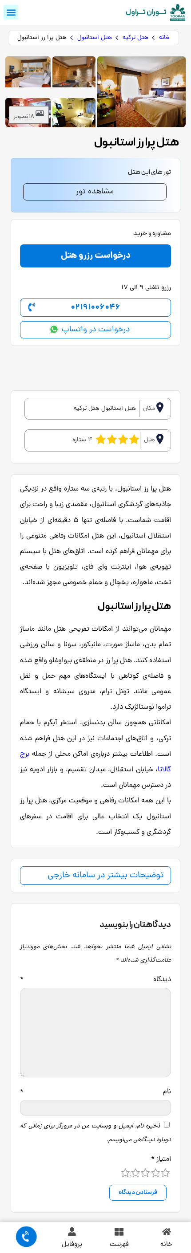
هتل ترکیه (135, 38)
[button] (11, 12)
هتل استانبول (94, 38)
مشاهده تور (95, 192)
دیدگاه (95, 979)
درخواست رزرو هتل (96, 256)
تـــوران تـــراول (146, 12)
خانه (164, 38)
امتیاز (161, 1159)
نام (95, 1092)
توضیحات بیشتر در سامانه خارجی (106, 875)
